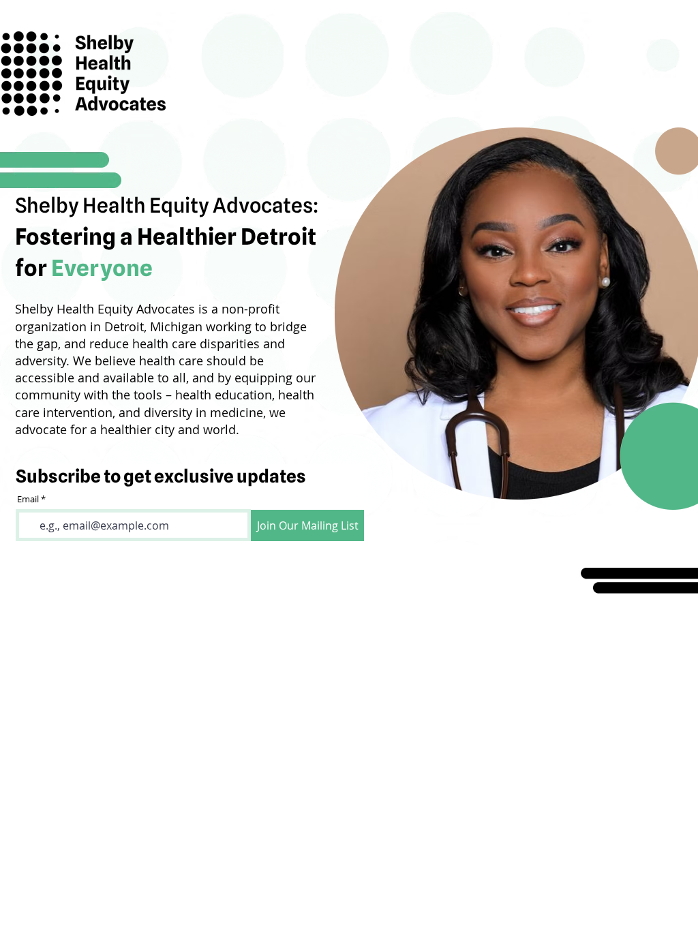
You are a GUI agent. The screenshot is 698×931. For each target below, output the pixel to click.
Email (28, 499)
